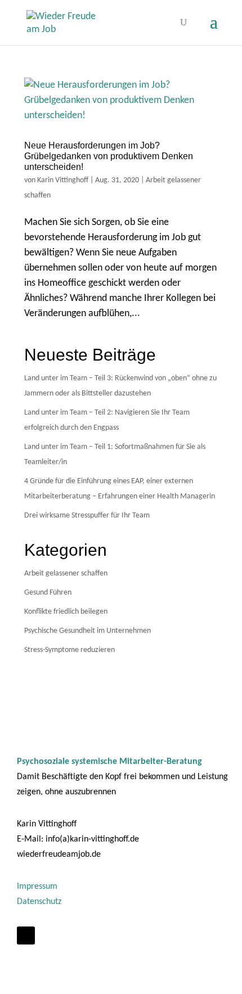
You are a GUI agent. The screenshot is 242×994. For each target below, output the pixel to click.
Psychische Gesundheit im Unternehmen (87, 631)
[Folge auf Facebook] (26, 935)
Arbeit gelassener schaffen (65, 573)
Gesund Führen (47, 592)
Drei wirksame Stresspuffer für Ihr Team (87, 515)
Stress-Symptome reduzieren (69, 650)
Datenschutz (39, 901)
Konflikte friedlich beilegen (65, 612)
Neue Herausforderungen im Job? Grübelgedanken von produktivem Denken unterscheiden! (108, 156)
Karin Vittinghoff (62, 180)
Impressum (37, 886)
